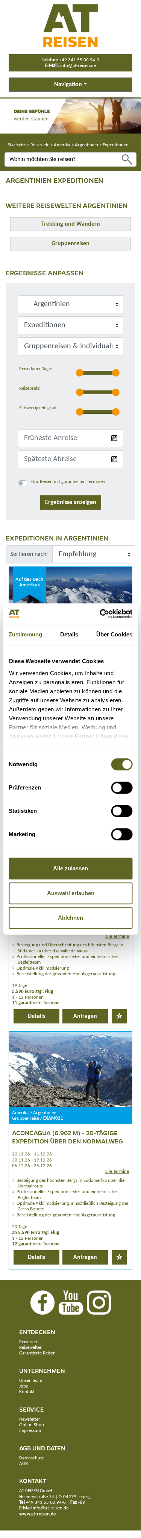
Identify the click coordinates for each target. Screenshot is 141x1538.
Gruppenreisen (70, 244)
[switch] (121, 788)
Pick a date (114, 438)
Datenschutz (31, 1458)
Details (36, 1016)
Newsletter (29, 1419)
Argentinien (86, 145)
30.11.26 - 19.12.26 (32, 1160)
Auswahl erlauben (70, 893)
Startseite (17, 145)
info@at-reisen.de (78, 65)
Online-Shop (31, 1425)
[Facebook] (42, 1302)
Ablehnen (70, 917)
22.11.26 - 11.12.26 (32, 1154)
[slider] (79, 373)
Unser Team (30, 1380)
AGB (23, 1463)
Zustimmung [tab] (25, 634)
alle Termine (117, 936)
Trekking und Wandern (70, 224)
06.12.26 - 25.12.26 (32, 1165)
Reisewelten (30, 1347)
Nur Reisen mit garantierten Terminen (68, 481)
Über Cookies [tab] (114, 634)
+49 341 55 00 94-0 (79, 60)
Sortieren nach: (29, 554)
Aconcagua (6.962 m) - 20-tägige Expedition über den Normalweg (67, 1137)
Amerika (62, 145)
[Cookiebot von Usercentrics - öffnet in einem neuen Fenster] (100, 614)
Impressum (30, 1430)
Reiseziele (39, 145)
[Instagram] (98, 1302)
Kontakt (27, 1391)
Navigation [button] (68, 85)
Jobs (23, 1386)
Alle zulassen (70, 868)
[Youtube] (70, 1302)
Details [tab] (69, 634)
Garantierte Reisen (37, 1353)
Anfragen (85, 1016)
